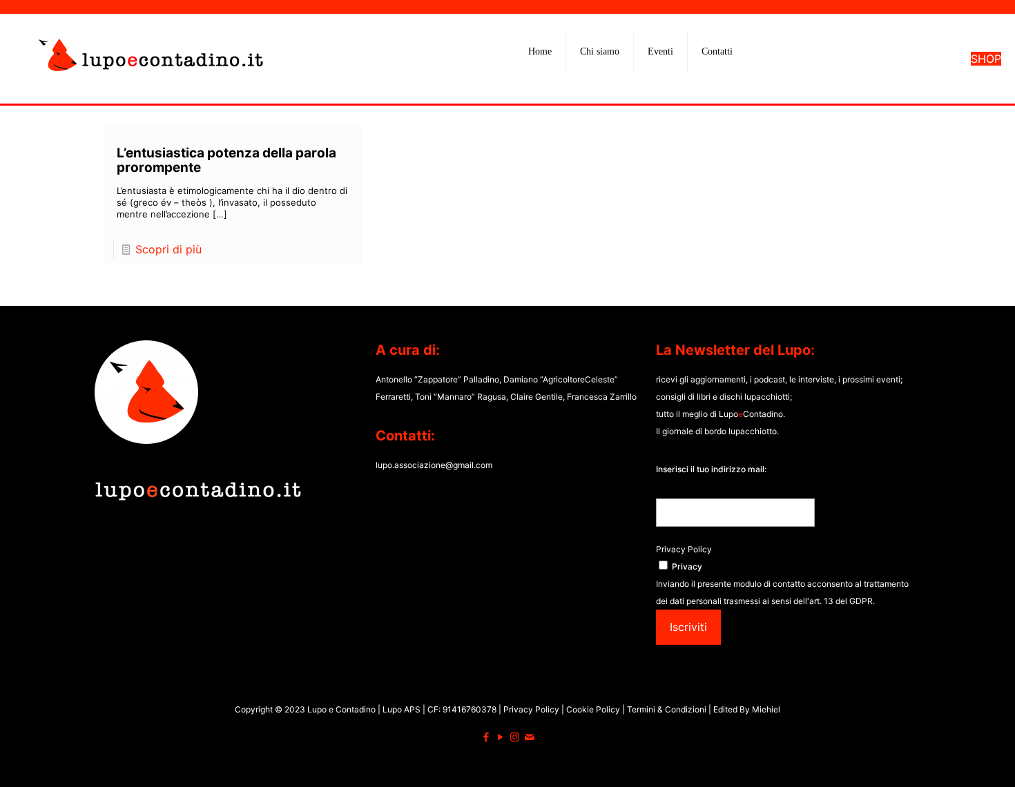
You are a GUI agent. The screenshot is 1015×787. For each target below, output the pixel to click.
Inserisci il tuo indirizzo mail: (711, 469)
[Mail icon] (529, 737)
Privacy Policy (684, 549)
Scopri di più (168, 249)
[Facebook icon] (486, 737)
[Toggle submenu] (600, 86)
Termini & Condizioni (666, 709)
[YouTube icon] (500, 737)
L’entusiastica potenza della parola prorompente (226, 160)
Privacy (687, 566)
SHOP (986, 59)
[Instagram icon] (515, 737)
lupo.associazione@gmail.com (434, 465)
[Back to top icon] (948, 758)
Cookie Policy (594, 709)
